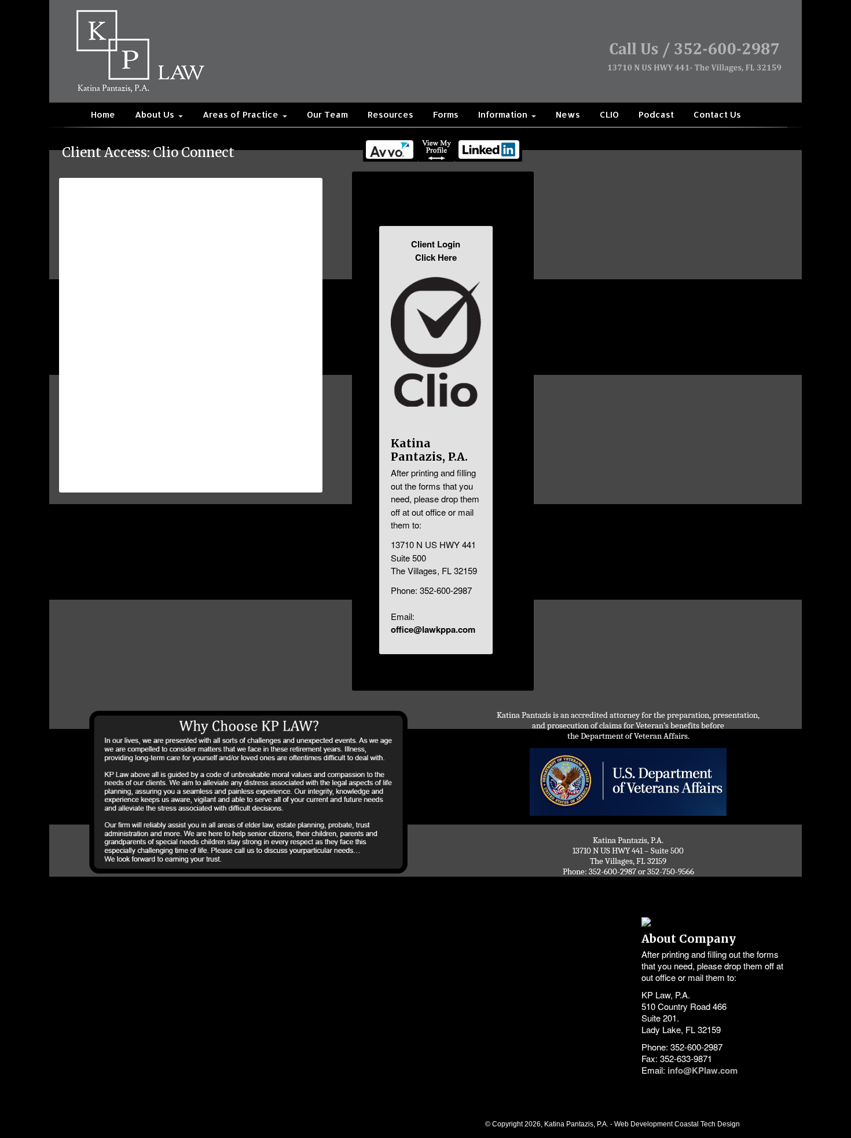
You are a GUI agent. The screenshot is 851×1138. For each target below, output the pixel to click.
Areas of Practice (242, 114)
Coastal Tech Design (707, 1124)
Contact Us (717, 114)
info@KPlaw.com (702, 1070)
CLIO (609, 114)
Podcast (656, 114)
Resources (390, 114)
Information (504, 114)
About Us (156, 114)
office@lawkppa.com (433, 629)
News (568, 114)
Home (103, 114)
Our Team (327, 114)
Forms (445, 114)
